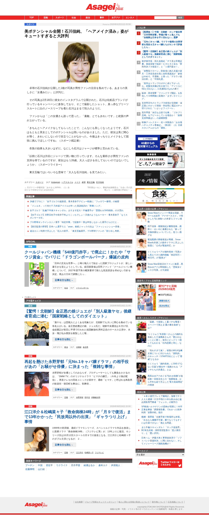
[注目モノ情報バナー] (160, 185)
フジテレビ (99, 452)
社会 (74, 17)
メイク (77, 182)
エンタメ (130, 17)
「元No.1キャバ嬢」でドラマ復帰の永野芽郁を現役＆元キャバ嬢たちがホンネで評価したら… (162, 44)
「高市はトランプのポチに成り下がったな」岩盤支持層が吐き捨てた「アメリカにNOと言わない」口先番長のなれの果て (162, 86)
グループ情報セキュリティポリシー (100, 502)
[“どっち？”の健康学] (160, 167)
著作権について (159, 502)
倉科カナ (103, 465)
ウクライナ (62, 465)
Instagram (55, 182)
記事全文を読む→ (64, 280)
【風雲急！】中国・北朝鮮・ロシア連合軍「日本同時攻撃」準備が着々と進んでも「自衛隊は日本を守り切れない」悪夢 (162, 35)
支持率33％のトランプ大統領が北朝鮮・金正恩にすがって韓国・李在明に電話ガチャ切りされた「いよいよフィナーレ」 (162, 106)
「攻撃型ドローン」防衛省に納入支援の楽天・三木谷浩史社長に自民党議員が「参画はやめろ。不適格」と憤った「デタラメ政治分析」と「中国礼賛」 (162, 75)
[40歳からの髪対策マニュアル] (160, 149)
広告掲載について (175, 502)
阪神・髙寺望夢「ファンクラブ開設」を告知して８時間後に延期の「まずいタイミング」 (162, 96)
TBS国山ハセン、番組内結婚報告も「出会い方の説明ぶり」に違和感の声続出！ (109, 188)
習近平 (49, 465)
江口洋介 (79, 452)
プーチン (29, 465)
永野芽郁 (79, 397)
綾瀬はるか (89, 465)
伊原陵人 (115, 465)
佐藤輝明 (29, 469)
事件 (102, 17)
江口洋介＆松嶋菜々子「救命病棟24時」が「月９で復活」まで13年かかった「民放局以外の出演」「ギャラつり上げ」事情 (77, 417)
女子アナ (116, 17)
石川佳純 (100, 182)
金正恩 (85, 347)
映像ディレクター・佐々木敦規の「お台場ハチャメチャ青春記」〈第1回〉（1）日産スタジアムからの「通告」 (162, 125)
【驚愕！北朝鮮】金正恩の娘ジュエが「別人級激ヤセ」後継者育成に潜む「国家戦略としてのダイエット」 (162, 54)
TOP (31, 17)
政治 (88, 17)
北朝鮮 (78, 347)
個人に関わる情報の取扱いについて (134, 502)
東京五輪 (91, 182)
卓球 (84, 182)
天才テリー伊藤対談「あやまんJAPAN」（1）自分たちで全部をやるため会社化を (47, 188)
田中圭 (87, 397)
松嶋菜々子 (89, 452)
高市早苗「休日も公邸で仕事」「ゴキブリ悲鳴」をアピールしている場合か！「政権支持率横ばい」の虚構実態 (162, 115)
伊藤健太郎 (95, 397)
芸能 (46, 17)
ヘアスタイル (67, 182)
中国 (40, 465)
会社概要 (79, 502)
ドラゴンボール (82, 288)
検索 (180, 17)
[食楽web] (160, 203)
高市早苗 (75, 465)
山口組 (41, 469)
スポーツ (60, 17)
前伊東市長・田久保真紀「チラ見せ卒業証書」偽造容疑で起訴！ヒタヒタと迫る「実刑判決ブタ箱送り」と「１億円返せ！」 (162, 64)
